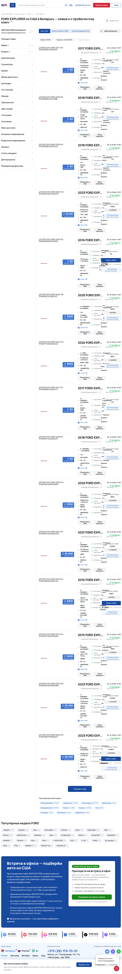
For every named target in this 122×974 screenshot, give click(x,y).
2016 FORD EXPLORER (93, 240)
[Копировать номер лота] (116, 53)
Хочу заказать (99, 88)
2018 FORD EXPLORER (93, 98)
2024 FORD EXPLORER (93, 342)
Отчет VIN (83, 83)
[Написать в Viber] (113, 951)
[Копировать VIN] (100, 53)
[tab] (40, 73)
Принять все (84, 965)
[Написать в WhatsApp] (119, 951)
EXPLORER (40, 14)
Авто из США (20, 14)
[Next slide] (72, 60)
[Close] (117, 957)
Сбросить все (83, 40)
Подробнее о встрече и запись (91, 897)
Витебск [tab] (26, 956)
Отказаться (100, 965)
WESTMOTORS (7, 14)
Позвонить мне (85, 88)
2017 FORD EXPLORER (93, 48)
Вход (116, 5)
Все (44, 31)
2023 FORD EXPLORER (93, 192)
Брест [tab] (35, 956)
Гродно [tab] (44, 956)
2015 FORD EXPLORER (93, 635)
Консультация (102, 5)
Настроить (113, 965)
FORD (29, 14)
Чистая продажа (80, 31)
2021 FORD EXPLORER (93, 532)
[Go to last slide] (41, 60)
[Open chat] (116, 968)
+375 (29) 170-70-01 (62, 950)
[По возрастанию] (101, 31)
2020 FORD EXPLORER (94, 295)
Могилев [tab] (14, 956)
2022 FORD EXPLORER (93, 483)
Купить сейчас (60, 31)
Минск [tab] (4, 956)
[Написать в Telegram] (107, 951)
